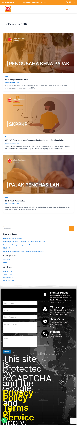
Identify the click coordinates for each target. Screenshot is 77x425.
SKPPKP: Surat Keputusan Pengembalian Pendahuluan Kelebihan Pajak (34, 140)
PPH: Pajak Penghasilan (15, 201)
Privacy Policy (18, 395)
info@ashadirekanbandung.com (34, 2)
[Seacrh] (71, 228)
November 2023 (8, 280)
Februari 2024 (7, 271)
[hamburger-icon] (67, 9)
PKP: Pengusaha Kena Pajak (16, 79)
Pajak (6, 76)
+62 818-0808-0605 (8, 2)
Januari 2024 (7, 274)
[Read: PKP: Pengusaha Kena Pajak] (38, 53)
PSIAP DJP (6, 248)
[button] (73, 9)
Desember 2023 (8, 277)
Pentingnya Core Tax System (12, 238)
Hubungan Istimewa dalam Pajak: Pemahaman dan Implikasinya (23, 251)
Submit (7, 351)
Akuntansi (6, 259)
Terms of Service (18, 412)
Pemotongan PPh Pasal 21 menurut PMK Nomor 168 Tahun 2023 (24, 241)
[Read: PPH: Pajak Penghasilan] (38, 174)
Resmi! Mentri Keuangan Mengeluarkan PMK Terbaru (20, 245)
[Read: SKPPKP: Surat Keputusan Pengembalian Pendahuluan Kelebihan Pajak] (38, 114)
